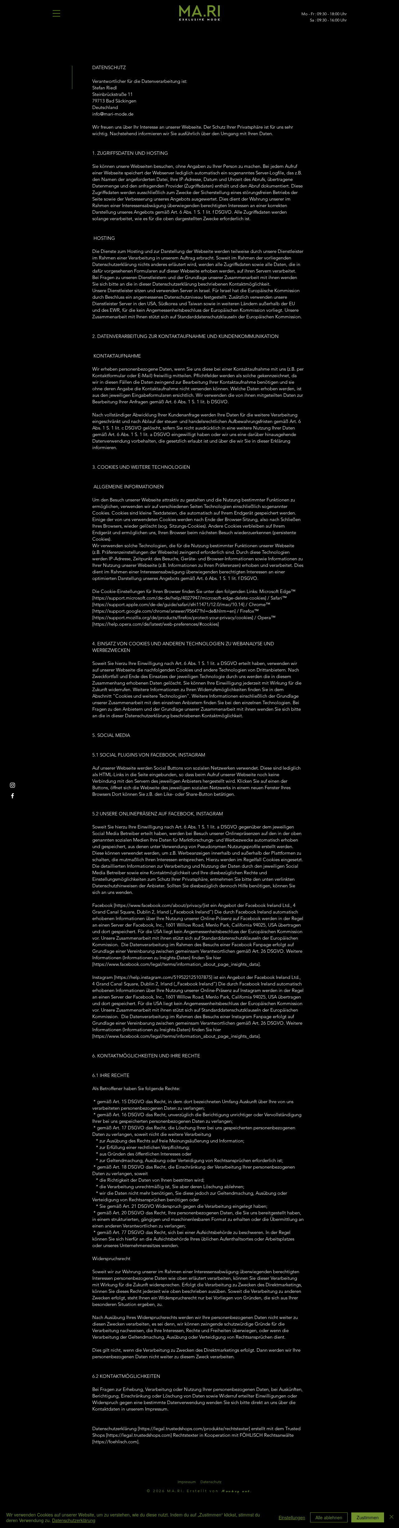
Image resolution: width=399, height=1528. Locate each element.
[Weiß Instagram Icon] (12, 785)
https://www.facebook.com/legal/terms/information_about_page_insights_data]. (177, 964)
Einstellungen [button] (292, 1517)
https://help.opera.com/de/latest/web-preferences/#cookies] (156, 624)
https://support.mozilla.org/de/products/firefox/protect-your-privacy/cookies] (173, 617)
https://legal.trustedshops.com (139, 1435)
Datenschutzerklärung (73, 1520)
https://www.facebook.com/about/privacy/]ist (162, 905)
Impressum (187, 1481)
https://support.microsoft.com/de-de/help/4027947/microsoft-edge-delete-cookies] (180, 598)
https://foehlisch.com (115, 1442)
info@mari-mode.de (112, 114)
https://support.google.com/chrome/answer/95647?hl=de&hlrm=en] (165, 611)
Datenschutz (210, 1481)
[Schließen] (391, 1517)
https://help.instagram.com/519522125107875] (163, 977)
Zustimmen (368, 1517)
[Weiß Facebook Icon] (12, 795)
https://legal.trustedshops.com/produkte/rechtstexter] (194, 1428)
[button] (56, 13)
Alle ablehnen (328, 1517)
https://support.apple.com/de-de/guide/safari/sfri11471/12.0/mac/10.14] (169, 604)
